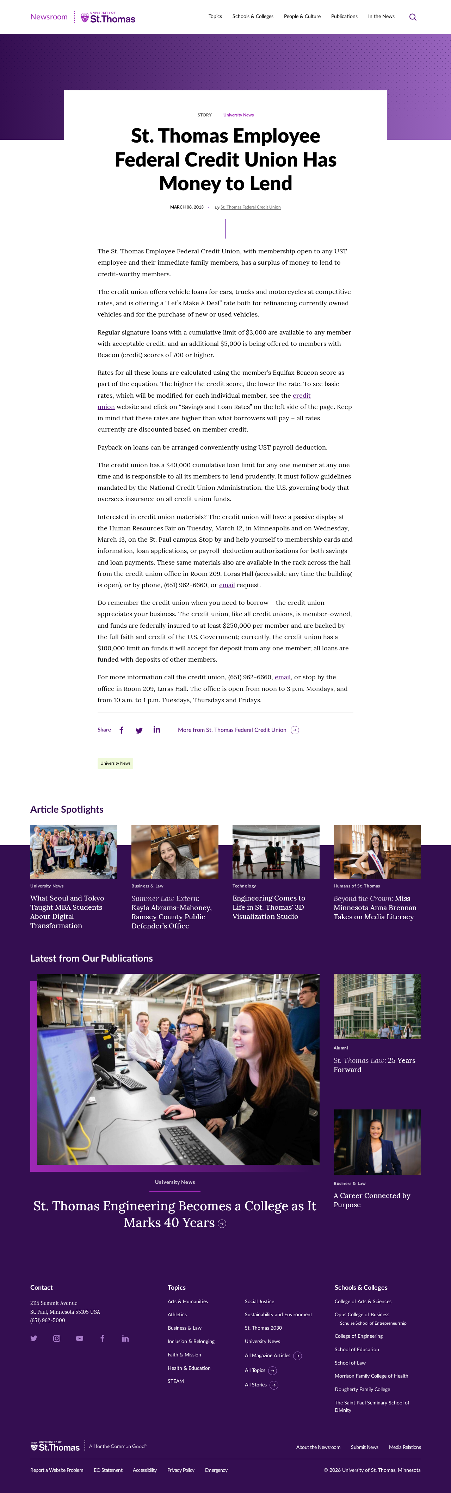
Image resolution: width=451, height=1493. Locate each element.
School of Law (350, 1363)
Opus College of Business (371, 1318)
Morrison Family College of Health (371, 1376)
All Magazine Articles (267, 1355)
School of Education (357, 1349)
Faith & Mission (184, 1355)
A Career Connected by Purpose (372, 1200)
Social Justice (259, 1301)
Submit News (364, 1447)
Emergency (216, 1470)
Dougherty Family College (362, 1389)
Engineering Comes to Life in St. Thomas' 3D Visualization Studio (269, 907)
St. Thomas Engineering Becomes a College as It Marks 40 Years (174, 1214)
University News (238, 115)
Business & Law (185, 1328)
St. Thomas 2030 (263, 1328)
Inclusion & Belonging (191, 1341)
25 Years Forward (374, 1064)
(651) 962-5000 (47, 1320)
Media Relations (405, 1447)
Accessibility (145, 1470)
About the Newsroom (318, 1447)
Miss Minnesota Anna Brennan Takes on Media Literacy (375, 907)
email (227, 585)
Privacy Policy (180, 1470)
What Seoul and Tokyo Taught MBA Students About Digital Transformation (67, 911)
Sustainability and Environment (278, 1314)
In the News (381, 16)
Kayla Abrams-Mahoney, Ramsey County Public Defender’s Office (171, 911)
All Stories (256, 1385)
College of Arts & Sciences (363, 1301)
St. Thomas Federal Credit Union (251, 207)
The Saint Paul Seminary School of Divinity (372, 1407)
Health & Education (189, 1368)
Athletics (177, 1314)
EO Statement (108, 1470)
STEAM (176, 1381)
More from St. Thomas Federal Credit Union (232, 730)
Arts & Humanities (188, 1301)
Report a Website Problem (56, 1470)
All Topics (255, 1370)
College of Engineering (359, 1336)
